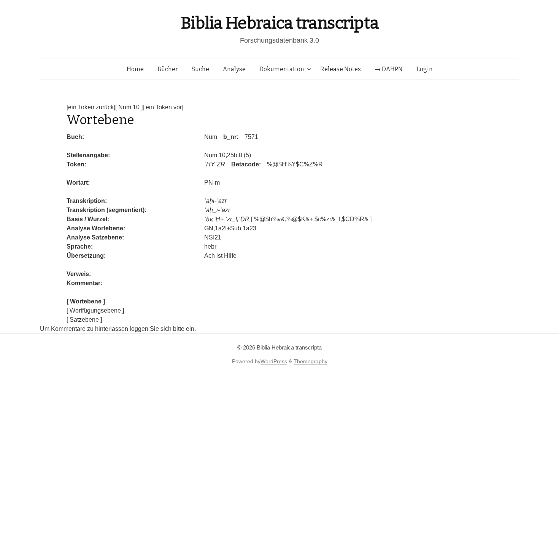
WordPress (273, 361)
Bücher (167, 69)
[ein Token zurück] (91, 107)
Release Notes (340, 69)
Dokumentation (281, 69)
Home (135, 69)
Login (424, 69)
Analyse (234, 69)
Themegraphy (310, 361)
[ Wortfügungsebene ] (95, 310)
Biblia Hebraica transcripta (279, 23)
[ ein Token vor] (163, 107)
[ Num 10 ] (129, 107)
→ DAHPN (389, 69)
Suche (200, 69)
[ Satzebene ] (84, 319)
